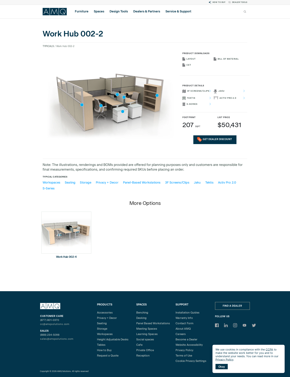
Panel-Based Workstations (142, 182)
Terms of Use (184, 355)
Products (104, 304)
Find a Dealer (232, 305)
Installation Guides (187, 312)
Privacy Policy (184, 350)
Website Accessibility (189, 344)
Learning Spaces (147, 334)
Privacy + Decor (107, 182)
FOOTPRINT (189, 117)
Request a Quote (108, 355)
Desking (141, 318)
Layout (191, 59)
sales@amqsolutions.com (56, 338)
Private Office (145, 350)
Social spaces (145, 339)
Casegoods (166, 78)
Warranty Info (184, 318)
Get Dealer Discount (217, 139)
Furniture (81, 11)
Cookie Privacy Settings (191, 361)
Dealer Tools (239, 2)
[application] (248, 359)
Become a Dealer (186, 339)
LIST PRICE (224, 117)
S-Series (192, 104)
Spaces (99, 11)
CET (188, 65)
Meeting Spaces (146, 328)
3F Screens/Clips (198, 91)
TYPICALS (48, 46)
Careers (181, 334)
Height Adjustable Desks (113, 339)
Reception (143, 355)
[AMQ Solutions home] (55, 11)
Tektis (191, 98)
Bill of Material (228, 59)
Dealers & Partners (146, 11)
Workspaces (51, 182)
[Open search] (244, 11)
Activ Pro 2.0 (228, 98)
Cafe (139, 344)
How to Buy (219, 2)
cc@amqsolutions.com (54, 324)
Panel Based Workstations (153, 323)
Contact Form (184, 323)
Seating (70, 182)
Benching (142, 312)
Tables (101, 344)
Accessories (105, 312)
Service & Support (178, 11)
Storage (85, 182)
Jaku (221, 91)
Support (182, 304)
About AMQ (183, 328)
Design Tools (119, 11)
